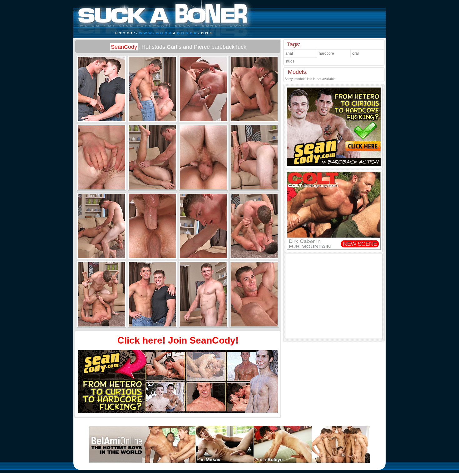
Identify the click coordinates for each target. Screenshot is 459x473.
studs (289, 61)
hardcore (326, 53)
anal (289, 53)
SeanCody (124, 47)
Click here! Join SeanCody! (178, 340)
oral (355, 53)
